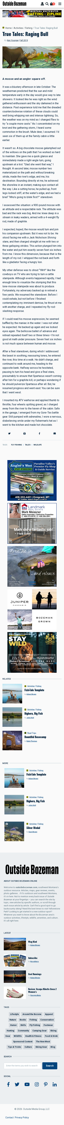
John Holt (30, 718)
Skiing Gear (41, 1047)
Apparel (49, 1014)
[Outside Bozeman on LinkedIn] (55, 1084)
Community (23, 1030)
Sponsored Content (22, 1041)
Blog (53, 1047)
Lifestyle (14, 1014)
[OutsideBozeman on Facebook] (8, 1084)
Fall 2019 (24, 40)
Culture (28, 1047)
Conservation (47, 1019)
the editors (34, 961)
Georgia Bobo (35, 995)
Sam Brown (33, 832)
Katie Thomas (32, 741)
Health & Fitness (33, 1036)
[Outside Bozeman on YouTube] (27, 1084)
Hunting (10, 1030)
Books (23, 1019)
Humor (13, 1025)
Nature (13, 1019)
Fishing (28, 28)
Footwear (48, 1025)
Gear (7, 1036)
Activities (18, 28)
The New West (43, 1041)
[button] (9, 433)
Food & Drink (51, 1036)
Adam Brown (31, 694)
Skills (23, 1025)
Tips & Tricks (14, 1047)
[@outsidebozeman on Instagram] (37, 1084)
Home (8, 28)
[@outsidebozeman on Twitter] (17, 1084)
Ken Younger (13, 40)
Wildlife (37, 445)
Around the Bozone (31, 1014)
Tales (28, 445)
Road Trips (31, 733)
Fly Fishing (16, 445)
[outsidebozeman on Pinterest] (45, 1084)
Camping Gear (39, 1030)
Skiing (53, 1030)
